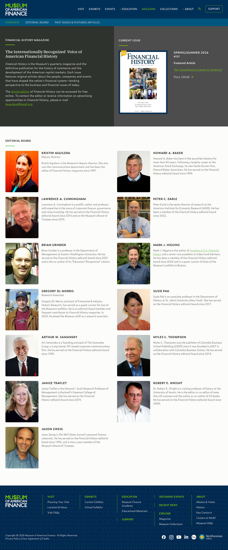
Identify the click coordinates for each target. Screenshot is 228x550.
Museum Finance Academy (131, 503)
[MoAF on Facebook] (163, 537)
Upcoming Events (171, 496)
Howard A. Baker (168, 153)
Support (214, 9)
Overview (12, 22)
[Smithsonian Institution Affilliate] (211, 537)
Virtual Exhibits (94, 507)
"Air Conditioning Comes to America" (198, 70)
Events (110, 9)
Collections (169, 9)
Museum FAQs (204, 523)
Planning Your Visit (58, 502)
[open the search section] (199, 9)
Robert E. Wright (167, 383)
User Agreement (30, 538)
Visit (81, 9)
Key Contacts (204, 512)
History (200, 507)
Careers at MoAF (206, 518)
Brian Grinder (54, 245)
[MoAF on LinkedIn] (186, 536)
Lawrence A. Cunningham (64, 199)
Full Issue (182, 77)
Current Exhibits (94, 502)
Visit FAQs (53, 512)
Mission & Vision (205, 502)
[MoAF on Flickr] (194, 537)
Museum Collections (170, 524)
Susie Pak (161, 291)
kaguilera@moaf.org (18, 104)
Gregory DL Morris (58, 291)
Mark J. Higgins (166, 245)
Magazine (148, 9)
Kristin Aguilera (56, 153)
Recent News (168, 505)
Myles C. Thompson (169, 337)
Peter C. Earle (165, 199)
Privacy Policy (12, 538)
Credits (45, 538)
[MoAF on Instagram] (171, 537)
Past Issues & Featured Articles (77, 22)
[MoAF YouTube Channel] (179, 537)
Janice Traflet (54, 383)
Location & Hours (57, 507)
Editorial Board (37, 22)
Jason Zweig (52, 429)
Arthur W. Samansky (59, 337)
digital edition (20, 91)
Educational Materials (134, 511)
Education (129, 9)
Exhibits (94, 9)
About (189, 9)
